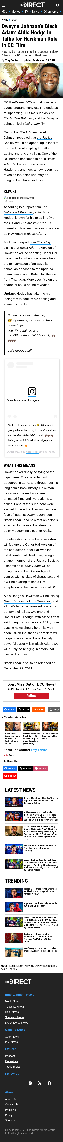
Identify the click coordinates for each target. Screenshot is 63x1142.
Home (5, 19)
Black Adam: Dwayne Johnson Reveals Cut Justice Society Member (12, 739)
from (40, 242)
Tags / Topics (12, 1066)
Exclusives (11, 1061)
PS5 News (11, 1042)
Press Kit (10, 1109)
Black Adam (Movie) (21, 965)
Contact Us (11, 1104)
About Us (10, 1099)
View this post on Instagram (23, 400)
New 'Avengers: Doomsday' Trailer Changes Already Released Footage (40, 949)
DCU (14, 19)
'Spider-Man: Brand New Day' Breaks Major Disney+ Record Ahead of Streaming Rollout (41, 800)
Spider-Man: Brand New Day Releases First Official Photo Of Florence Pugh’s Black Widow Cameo (38, 938)
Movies (16, 11)
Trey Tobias (11, 60)
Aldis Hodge (32, 451)
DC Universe (51, 11)
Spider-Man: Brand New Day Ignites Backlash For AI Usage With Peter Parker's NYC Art (40, 891)
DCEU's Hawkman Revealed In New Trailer (50, 736)
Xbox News (12, 1036)
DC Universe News (16, 1022)
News (35, 11)
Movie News (12, 1001)
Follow (11, 768)
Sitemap (10, 1120)
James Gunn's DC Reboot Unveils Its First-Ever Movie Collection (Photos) (41, 848)
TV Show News (14, 1006)
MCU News (12, 1012)
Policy (8, 1115)
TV (26, 11)
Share (10, 709)
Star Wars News (14, 1017)
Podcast (10, 1056)
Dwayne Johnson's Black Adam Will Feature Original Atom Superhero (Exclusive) (31, 739)
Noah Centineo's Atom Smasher (27, 601)
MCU (4, 11)
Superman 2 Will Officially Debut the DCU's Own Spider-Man (40, 904)
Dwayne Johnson (45, 965)
